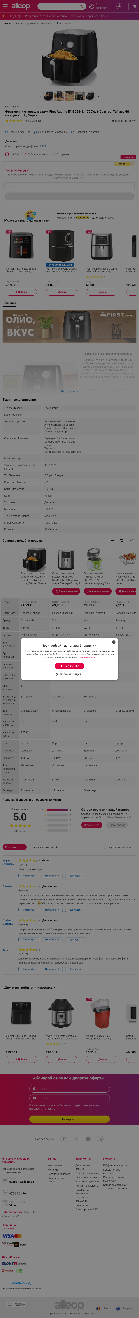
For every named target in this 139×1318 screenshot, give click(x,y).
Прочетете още (88, 657)
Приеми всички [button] (69, 665)
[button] (69, 674)
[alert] (69, 659)
